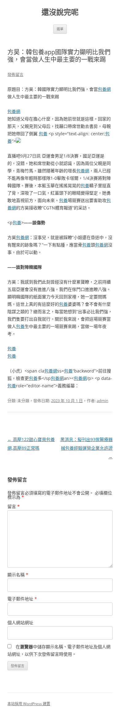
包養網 (104, 89)
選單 (60, 29)
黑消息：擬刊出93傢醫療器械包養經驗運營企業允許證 (86, 448)
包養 (43, 134)
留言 (13, 506)
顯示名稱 (17, 575)
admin (102, 400)
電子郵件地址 (22, 599)
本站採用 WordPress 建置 (28, 703)
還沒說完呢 (60, 12)
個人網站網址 (20, 622)
